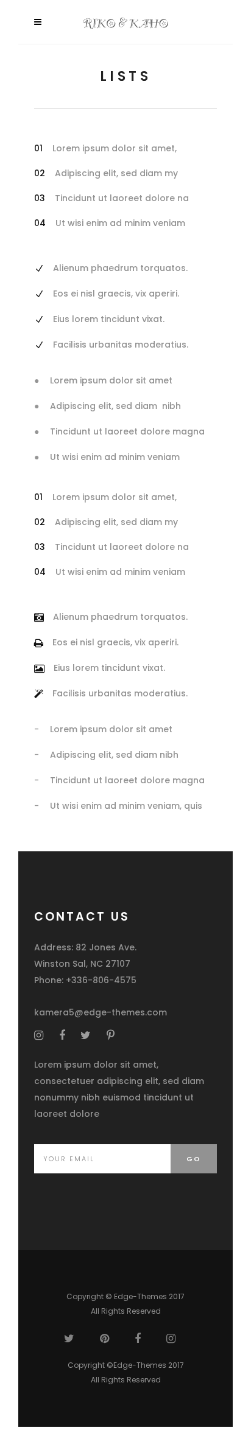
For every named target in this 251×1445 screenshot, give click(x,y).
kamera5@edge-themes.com (100, 1012)
